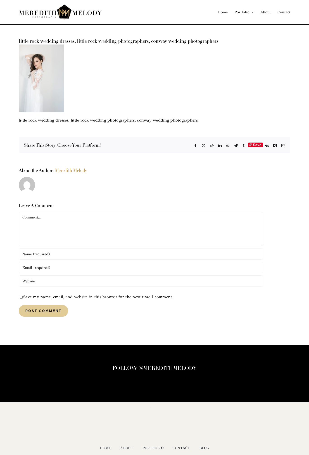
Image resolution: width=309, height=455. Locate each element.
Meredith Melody (71, 171)
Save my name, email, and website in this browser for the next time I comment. (98, 296)
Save (257, 145)
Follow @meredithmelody (154, 368)
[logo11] (60, 6)
